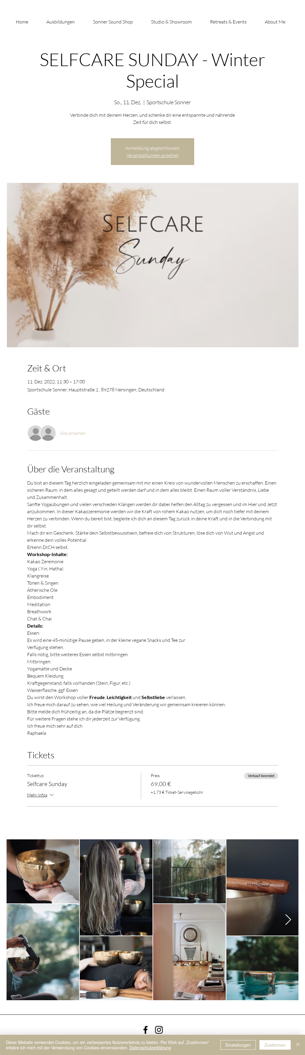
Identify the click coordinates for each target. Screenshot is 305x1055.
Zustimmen (275, 1045)
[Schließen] (297, 1045)
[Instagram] (159, 1030)
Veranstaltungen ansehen (153, 155)
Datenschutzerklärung (150, 1048)
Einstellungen (238, 1045)
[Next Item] (288, 920)
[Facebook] (145, 1030)
